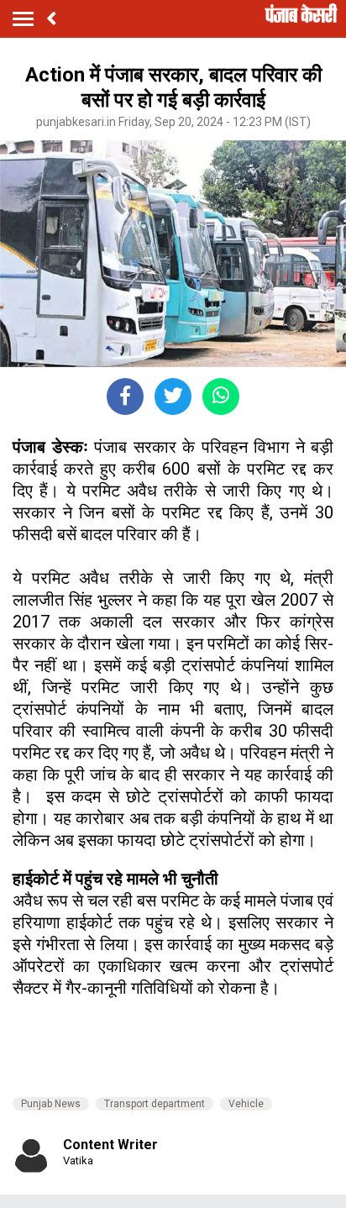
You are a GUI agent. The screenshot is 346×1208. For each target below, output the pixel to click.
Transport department (154, 1104)
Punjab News (51, 1104)
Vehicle (246, 1104)
